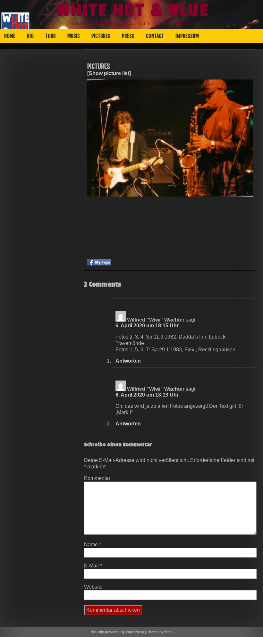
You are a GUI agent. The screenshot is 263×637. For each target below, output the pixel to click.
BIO (30, 36)
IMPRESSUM (187, 36)
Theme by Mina (160, 632)
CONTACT (155, 36)
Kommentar (97, 478)
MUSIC (73, 36)
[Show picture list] (109, 73)
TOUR (50, 36)
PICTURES (100, 36)
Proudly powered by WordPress (117, 632)
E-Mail (93, 565)
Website (93, 587)
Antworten (128, 361)
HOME (9, 36)
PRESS (128, 36)
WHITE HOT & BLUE (132, 10)
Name (92, 544)
